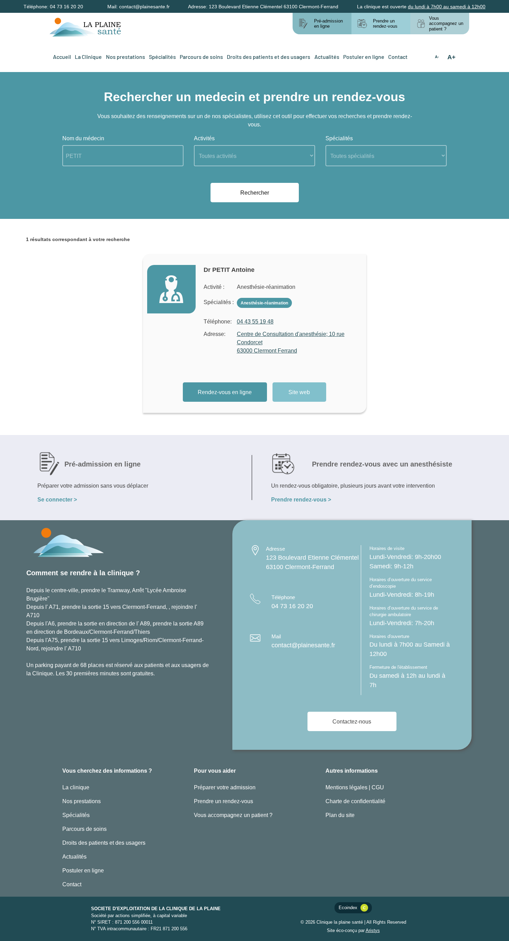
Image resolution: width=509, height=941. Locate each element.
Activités (204, 138)
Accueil (62, 56)
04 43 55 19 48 (255, 321)
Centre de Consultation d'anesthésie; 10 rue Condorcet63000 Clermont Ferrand (291, 342)
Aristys (373, 930)
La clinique (75, 787)
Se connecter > (57, 499)
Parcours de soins (201, 56)
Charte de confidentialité (355, 801)
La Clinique (88, 56)
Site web (299, 392)
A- (437, 56)
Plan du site (340, 814)
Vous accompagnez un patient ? (233, 814)
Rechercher (254, 192)
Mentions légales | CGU (354, 787)
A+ (451, 56)
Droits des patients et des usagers (268, 56)
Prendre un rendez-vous (223, 801)
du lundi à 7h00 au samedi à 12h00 (446, 6)
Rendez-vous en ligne (225, 392)
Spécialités (162, 56)
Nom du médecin (83, 138)
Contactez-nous (351, 721)
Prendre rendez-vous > (301, 499)
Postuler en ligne (363, 56)
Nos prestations (125, 56)
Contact (398, 56)
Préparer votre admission (225, 787)
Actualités (326, 56)
